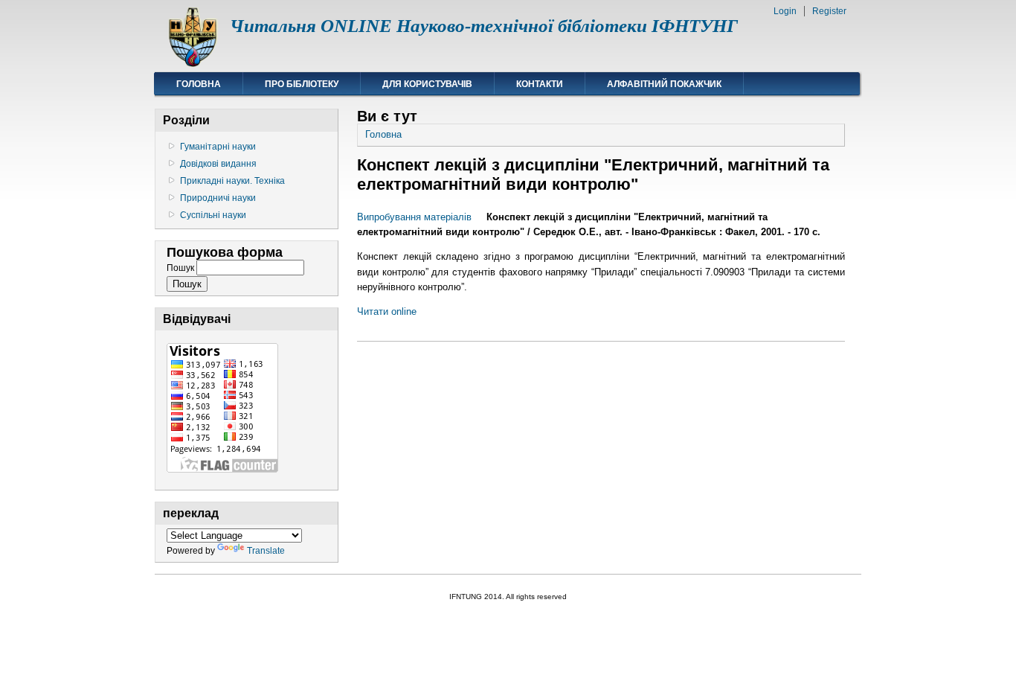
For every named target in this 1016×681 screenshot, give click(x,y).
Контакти (539, 84)
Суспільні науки (213, 215)
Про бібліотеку (301, 84)
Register (829, 11)
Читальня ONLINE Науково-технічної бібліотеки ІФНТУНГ (484, 26)
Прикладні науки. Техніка (232, 181)
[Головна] (192, 63)
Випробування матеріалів (414, 217)
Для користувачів (427, 84)
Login (785, 11)
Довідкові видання (218, 164)
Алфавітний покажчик (664, 84)
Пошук (181, 268)
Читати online (387, 311)
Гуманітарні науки (218, 146)
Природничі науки (218, 198)
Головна (198, 84)
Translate (266, 551)
